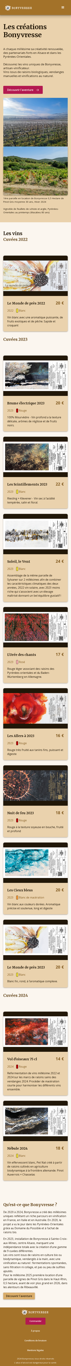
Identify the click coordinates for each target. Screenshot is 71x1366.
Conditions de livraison (35, 1340)
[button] (63, 7)
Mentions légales (35, 1350)
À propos (35, 1331)
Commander (35, 1321)
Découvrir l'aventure (19, 1296)
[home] (17, 7)
